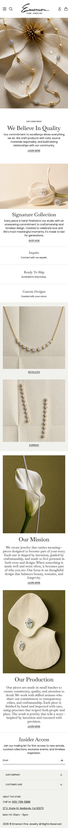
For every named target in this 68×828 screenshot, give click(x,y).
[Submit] (62, 760)
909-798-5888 (21, 802)
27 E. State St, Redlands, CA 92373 (23, 808)
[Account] (59, 9)
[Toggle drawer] (4, 8)
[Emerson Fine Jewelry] (34, 9)
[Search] (11, 9)
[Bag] (66, 9)
